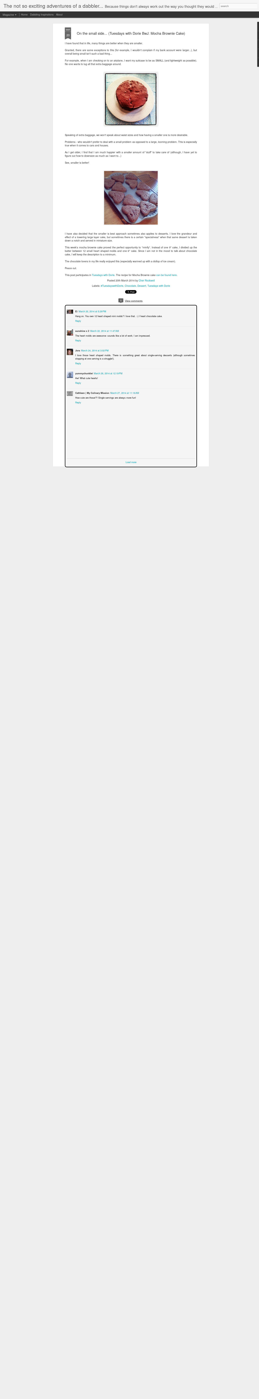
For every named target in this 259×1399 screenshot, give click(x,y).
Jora (77, 350)
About (59, 14)
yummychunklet (83, 373)
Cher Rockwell (147, 280)
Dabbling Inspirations (42, 14)
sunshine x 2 (82, 330)
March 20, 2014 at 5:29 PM (92, 311)
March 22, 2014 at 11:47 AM (104, 330)
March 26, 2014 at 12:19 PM (107, 373)
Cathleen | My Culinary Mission (92, 392)
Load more (131, 461)
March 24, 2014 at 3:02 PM (94, 350)
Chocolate (130, 285)
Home (24, 14)
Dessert (141, 285)
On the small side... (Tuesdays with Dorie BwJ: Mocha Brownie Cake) (131, 33)
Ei (76, 311)
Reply (78, 320)
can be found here (166, 275)
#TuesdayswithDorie (112, 285)
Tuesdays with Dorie (103, 275)
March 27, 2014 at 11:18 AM (124, 392)
